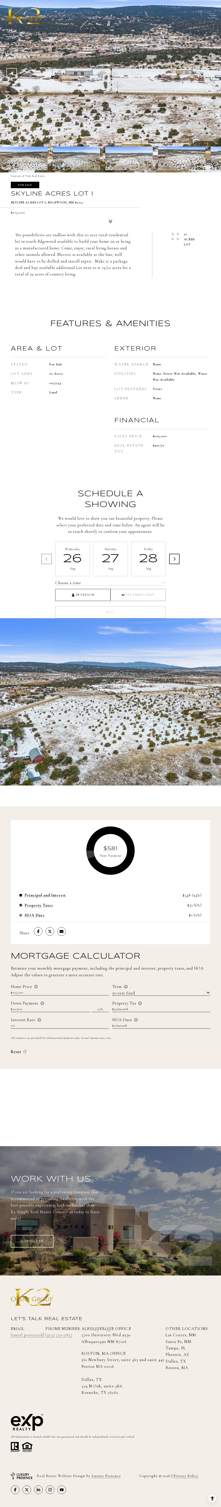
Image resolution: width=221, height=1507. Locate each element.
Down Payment (24, 1003)
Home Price (21, 986)
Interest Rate (23, 1019)
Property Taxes (39, 905)
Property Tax (124, 1003)
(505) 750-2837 (58, 1334)
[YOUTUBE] (61, 1489)
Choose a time (68, 582)
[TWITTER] (26, 1489)
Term (117, 986)
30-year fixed (123, 993)
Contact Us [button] (32, 1241)
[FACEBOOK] (15, 1489)
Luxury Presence (106, 1475)
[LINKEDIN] (38, 1489)
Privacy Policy (186, 1475)
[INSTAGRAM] (50, 1489)
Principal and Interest (45, 895)
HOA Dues (122, 1019)
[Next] (174, 559)
